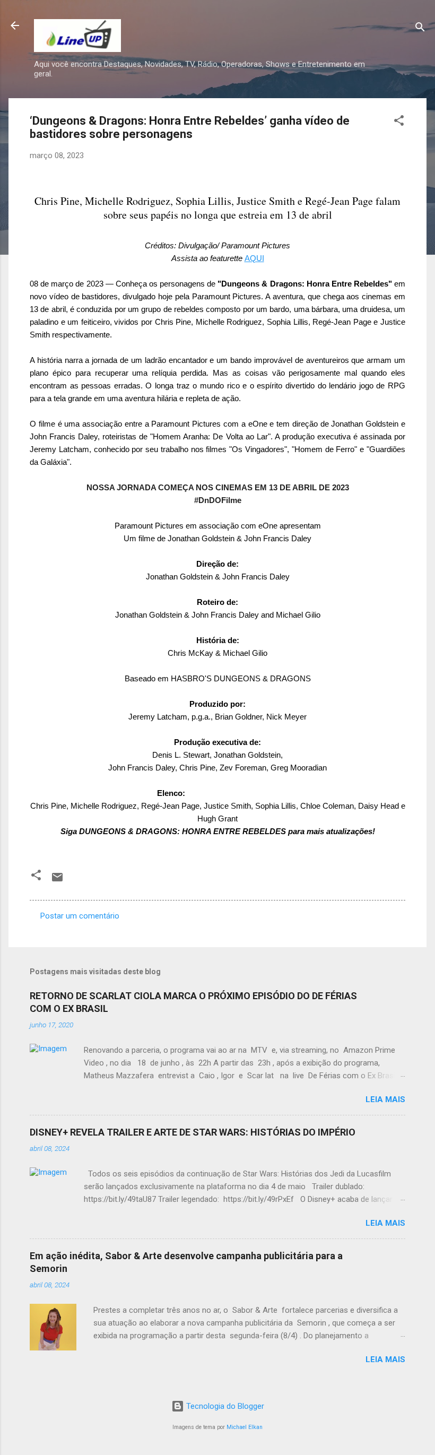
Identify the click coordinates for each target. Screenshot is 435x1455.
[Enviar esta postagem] (57, 881)
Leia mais (385, 1099)
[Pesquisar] (420, 29)
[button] (399, 122)
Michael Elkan (245, 1427)
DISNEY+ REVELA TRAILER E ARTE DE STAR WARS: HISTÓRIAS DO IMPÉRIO (192, 1132)
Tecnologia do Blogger (224, 1406)
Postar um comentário (79, 916)
